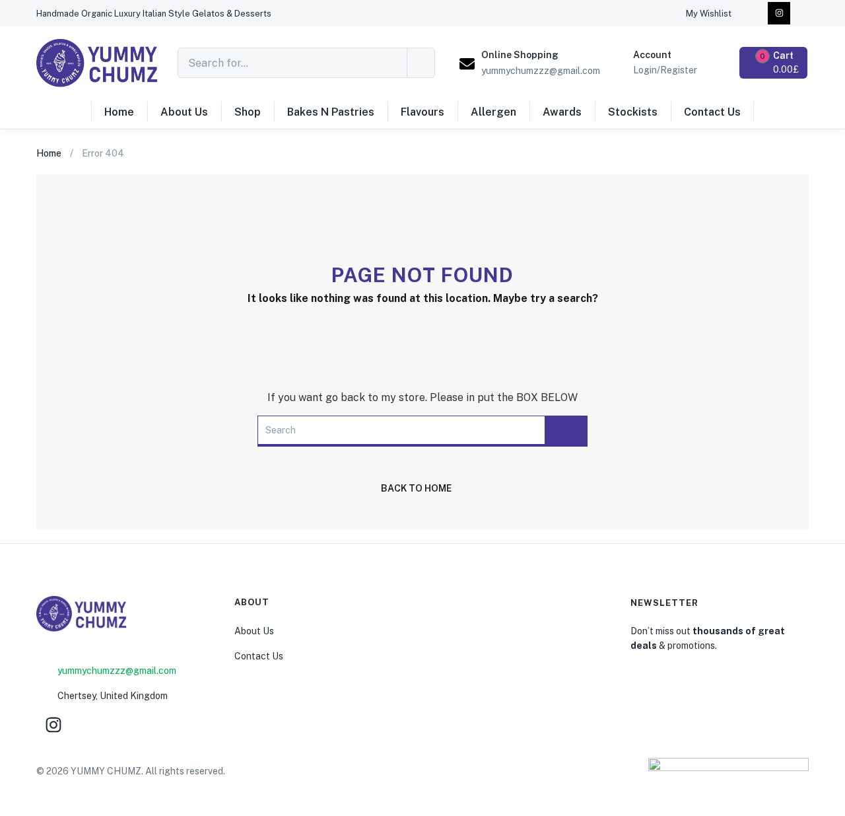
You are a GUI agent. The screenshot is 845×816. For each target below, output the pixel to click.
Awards (562, 112)
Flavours (422, 112)
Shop (247, 112)
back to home (416, 488)
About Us (184, 112)
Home (119, 112)
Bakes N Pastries (330, 112)
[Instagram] (779, 13)
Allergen (493, 112)
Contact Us (712, 112)
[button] (153, 13)
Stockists (633, 112)
